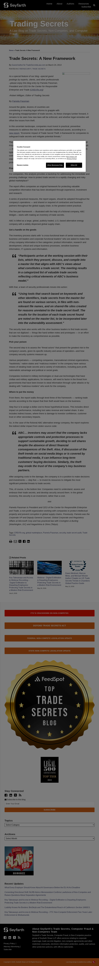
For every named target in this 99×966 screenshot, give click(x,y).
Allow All (74, 165)
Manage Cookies (22, 165)
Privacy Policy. (71, 158)
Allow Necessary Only (55, 165)
